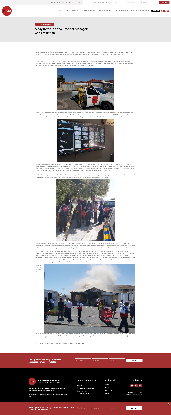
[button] (168, 404)
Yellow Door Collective (137, 394)
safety (39, 343)
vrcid (82, 343)
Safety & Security (89, 11)
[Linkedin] (165, 11)
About (66, 11)
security (66, 343)
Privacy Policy (109, 390)
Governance (75, 11)
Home (59, 11)
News (132, 11)
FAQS (107, 387)
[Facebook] (162, 11)
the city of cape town (75, 343)
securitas (61, 343)
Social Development (121, 11)
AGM (107, 384)
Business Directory (142, 11)
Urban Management (104, 11)
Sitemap (107, 393)
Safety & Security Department (50, 343)
